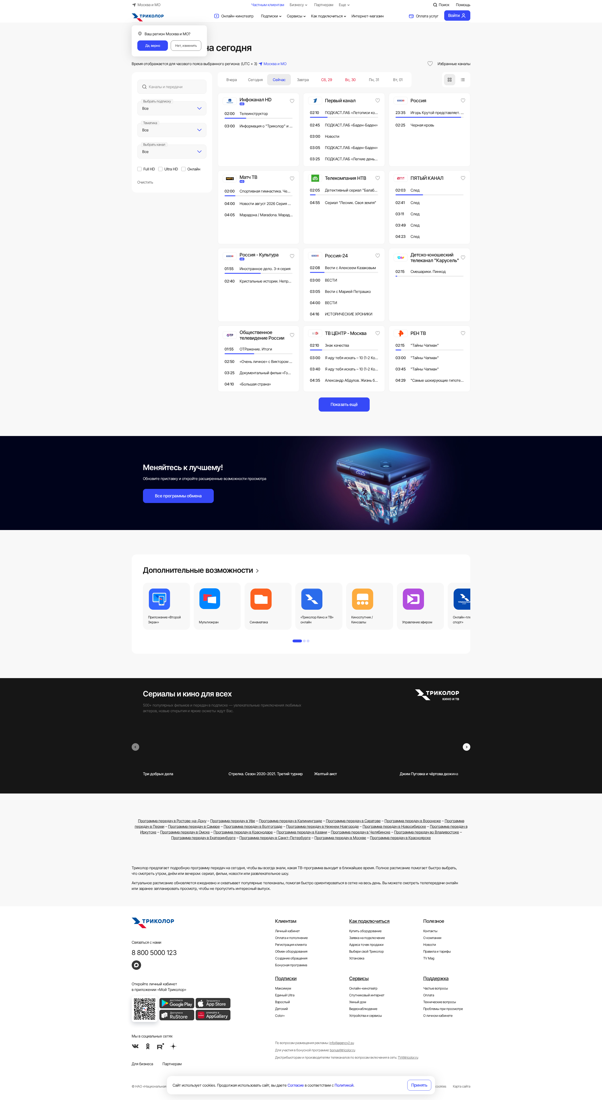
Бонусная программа (291, 965)
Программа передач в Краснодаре (243, 832)
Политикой (344, 1085)
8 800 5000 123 (154, 953)
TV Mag (428, 958)
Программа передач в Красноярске (400, 837)
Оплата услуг (427, 16)
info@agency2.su (341, 1043)
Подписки (269, 16)
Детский (281, 1009)
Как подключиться (327, 16)
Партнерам (323, 4)
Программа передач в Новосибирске (394, 826)
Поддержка (436, 978)
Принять (419, 1085)
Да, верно (152, 45)
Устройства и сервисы (365, 1016)
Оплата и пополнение (291, 938)
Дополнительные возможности (199, 570)
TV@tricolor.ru (408, 1057)
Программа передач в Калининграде (290, 820)
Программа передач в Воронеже (412, 820)
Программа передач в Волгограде (253, 826)
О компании (432, 938)
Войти (454, 15)
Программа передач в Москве (340, 837)
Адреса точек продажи (366, 945)
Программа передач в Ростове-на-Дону (172, 820)
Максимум (283, 988)
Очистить (145, 182)
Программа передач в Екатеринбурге (203, 837)
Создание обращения (291, 958)
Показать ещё (344, 404)
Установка (356, 958)
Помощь (463, 4)
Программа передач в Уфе (232, 820)
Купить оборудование (365, 931)
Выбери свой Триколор (366, 951)
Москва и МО (149, 4)
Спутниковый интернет (366, 995)
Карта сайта (461, 1086)
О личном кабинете (437, 1016)
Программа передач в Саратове (353, 820)
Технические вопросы (439, 1002)
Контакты (430, 931)
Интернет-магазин (368, 16)
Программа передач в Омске (185, 832)
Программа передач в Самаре (194, 826)
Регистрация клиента (291, 945)
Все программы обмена (178, 495)
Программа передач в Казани (302, 832)
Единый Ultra (284, 995)
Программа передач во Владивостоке (426, 832)
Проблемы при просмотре (443, 1009)
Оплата (428, 995)
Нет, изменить (186, 45)
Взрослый (282, 1002)
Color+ (280, 1016)
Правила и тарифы (437, 951)
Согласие (296, 1085)
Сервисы (294, 16)
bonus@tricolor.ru (342, 1050)
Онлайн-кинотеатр (237, 16)
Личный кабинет (287, 931)
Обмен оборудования (291, 951)
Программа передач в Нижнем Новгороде (322, 826)
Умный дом (357, 1002)
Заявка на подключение (367, 938)
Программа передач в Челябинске (360, 832)
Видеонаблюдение (363, 1009)
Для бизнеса (142, 1063)
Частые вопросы (435, 988)
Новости (429, 945)
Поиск (444, 4)
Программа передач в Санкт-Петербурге (275, 837)
